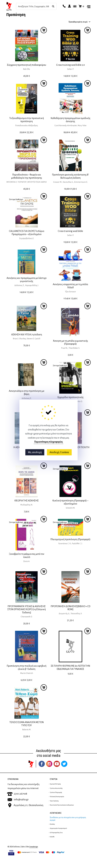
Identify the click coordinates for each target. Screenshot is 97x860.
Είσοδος (52, 824)
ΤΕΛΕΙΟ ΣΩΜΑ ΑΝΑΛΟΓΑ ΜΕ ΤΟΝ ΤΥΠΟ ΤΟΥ (26, 724)
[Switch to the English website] (74, 6)
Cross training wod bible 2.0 (70, 65)
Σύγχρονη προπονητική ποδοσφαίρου (26, 65)
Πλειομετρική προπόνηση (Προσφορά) (70, 539)
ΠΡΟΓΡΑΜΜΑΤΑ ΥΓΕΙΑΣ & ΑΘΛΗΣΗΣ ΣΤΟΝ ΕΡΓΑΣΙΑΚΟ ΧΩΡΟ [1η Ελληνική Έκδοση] (26, 609)
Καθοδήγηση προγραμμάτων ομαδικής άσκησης (70, 120)
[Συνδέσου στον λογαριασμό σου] (69, 6)
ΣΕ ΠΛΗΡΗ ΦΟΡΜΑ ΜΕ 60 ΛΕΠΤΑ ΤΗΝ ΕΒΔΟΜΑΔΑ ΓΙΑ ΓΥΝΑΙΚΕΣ (70, 667)
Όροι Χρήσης (54, 801)
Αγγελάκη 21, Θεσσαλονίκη (28, 805)
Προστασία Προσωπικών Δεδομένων (62, 805)
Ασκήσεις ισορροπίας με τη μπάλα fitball (70, 286)
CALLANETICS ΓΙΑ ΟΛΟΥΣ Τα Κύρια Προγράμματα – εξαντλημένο (26, 233)
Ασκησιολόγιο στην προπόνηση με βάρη (26, 392)
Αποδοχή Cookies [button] (59, 452)
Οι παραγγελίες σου (56, 832)
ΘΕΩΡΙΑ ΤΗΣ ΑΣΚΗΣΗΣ (26, 500)
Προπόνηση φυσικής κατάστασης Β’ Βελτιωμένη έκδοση (70, 176)
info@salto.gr (21, 799)
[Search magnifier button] (53, 6)
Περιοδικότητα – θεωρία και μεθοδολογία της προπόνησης (26, 176)
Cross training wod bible (70, 231)
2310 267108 (20, 793)
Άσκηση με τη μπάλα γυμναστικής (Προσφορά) (70, 342)
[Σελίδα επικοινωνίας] (63, 6)
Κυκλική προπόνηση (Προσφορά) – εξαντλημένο (70, 502)
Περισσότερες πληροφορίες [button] (48, 441)
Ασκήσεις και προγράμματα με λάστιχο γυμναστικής (26, 279)
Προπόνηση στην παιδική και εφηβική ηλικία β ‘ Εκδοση (26, 667)
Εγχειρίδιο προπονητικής (70, 397)
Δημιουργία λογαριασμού (58, 828)
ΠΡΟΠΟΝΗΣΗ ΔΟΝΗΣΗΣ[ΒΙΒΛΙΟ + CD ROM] (70, 608)
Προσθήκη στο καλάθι (44, 196)
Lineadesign (33, 847)
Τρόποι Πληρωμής (56, 792)
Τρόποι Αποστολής (56, 788)
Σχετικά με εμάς (55, 784)
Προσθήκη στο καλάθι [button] (44, 30)
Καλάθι (52, 837)
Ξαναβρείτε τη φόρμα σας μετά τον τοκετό (26, 555)
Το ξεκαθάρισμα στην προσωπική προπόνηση (26, 120)
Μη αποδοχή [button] (35, 452)
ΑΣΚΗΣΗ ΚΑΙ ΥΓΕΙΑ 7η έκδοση (26, 334)
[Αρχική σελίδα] (11, 6)
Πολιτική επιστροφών (57, 796)
